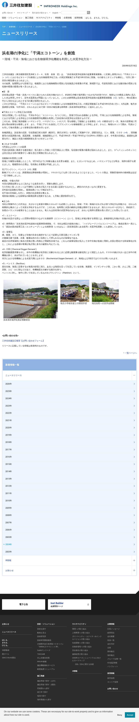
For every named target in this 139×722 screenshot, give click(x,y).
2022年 (8, 413)
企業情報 (68, 18)
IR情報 (58, 18)
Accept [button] (130, 715)
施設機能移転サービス (46, 665)
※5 (29, 169)
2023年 (8, 406)
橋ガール (5, 654)
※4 (125, 132)
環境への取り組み (79, 629)
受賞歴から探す (43, 688)
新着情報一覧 (12, 364)
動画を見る (41, 633)
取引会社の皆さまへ (40, 13)
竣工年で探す (42, 692)
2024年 (8, 398)
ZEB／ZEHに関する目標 (84, 664)
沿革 (109, 648)
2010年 (8, 500)
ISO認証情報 (112, 663)
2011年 (8, 493)
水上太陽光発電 (43, 658)
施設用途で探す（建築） (47, 685)
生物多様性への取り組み (82, 647)
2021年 (8, 420)
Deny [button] (119, 715)
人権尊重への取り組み (81, 633)
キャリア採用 (112, 682)
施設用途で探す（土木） (47, 681)
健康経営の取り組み (80, 654)
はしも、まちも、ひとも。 (98, 18)
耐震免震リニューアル (46, 669)
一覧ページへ (131, 353)
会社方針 (110, 644)
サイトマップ (22, 13)
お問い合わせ (7, 13)
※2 (115, 98)
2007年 (8, 522)
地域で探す (41, 696)
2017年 (8, 449)
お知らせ (9, 570)
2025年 (8, 391)
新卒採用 (110, 678)
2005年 (8, 537)
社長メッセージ (113, 629)
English (55, 13)
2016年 (8, 457)
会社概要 (110, 636)
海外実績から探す (44, 700)
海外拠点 (110, 655)
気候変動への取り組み (81, 643)
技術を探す (41, 629)
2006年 (8, 530)
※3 (99, 121)
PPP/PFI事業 (42, 662)
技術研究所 (41, 636)
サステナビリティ (44, 18)
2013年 (8, 479)
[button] (4, 718)
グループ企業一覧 (114, 659)
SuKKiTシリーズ (43, 650)
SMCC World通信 (9, 658)
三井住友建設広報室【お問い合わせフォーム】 (23, 341)
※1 (7, 77)
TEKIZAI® (41, 654)
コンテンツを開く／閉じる (134, 375)
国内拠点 (110, 651)
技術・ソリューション (12, 18)
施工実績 (29, 18)
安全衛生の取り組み (80, 650)
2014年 (8, 471)
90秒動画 (5, 650)
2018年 (8, 442)
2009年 (8, 508)
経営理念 (110, 633)
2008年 (8, 515)
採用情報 (79, 18)
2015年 (8, 464)
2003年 (8, 552)
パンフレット (112, 666)
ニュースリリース (13, 375)
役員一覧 (110, 640)
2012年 (8, 486)
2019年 (8, 435)
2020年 (8, 427)
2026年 (8, 384)
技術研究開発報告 (44, 640)
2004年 (8, 544)
